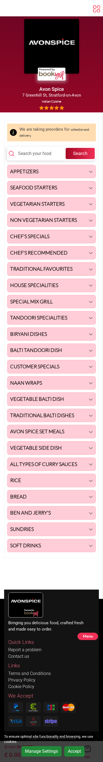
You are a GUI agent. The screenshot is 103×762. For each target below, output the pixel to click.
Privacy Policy (21, 680)
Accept (74, 751)
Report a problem (24, 649)
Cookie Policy (21, 686)
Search (80, 153)
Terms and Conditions (29, 673)
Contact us (18, 656)
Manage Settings (41, 751)
